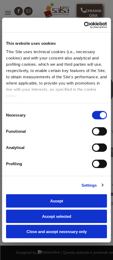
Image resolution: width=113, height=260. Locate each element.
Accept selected (56, 216)
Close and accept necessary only (57, 231)
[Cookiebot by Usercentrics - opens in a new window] (84, 24)
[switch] (99, 131)
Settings (89, 185)
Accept (56, 201)
